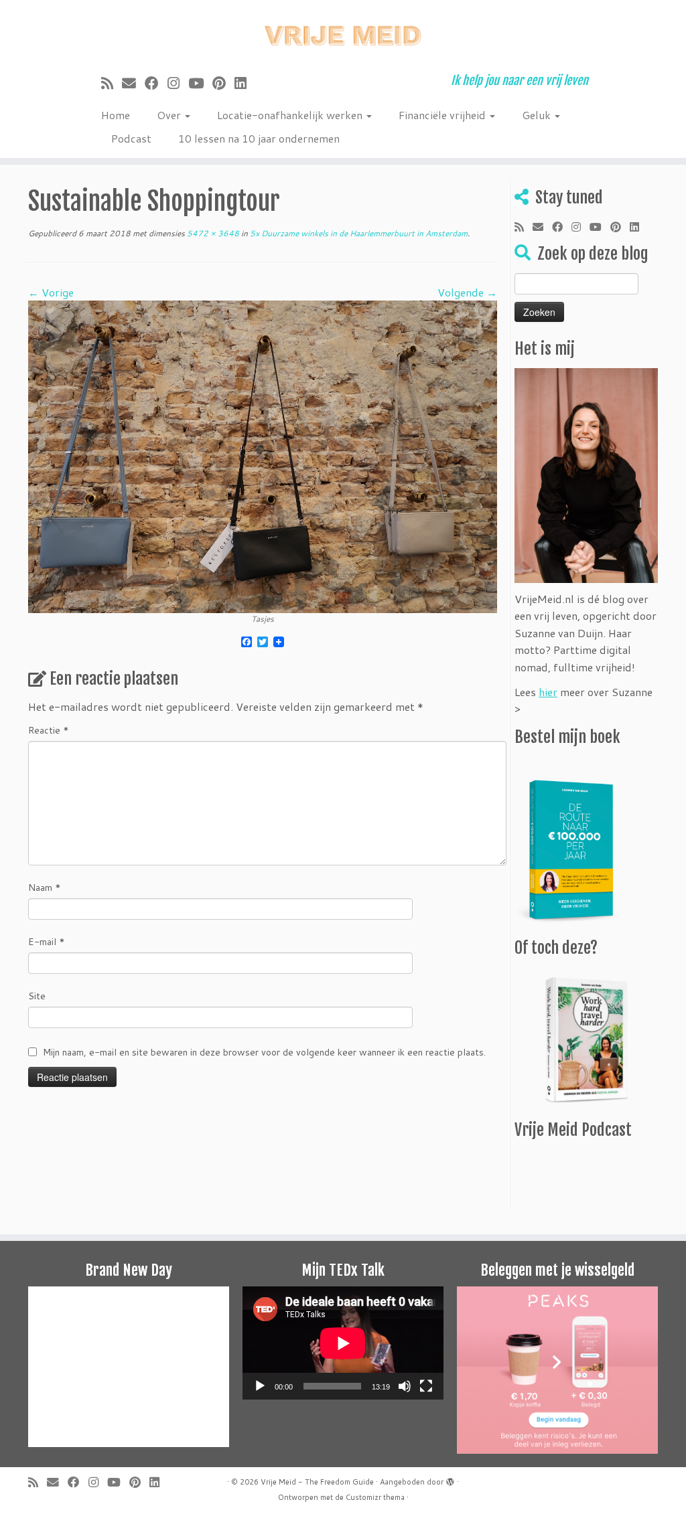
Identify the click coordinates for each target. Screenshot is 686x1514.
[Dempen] (404, 1386)
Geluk (537, 114)
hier (548, 691)
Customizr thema (375, 1497)
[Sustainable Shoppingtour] (262, 455)
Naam (44, 887)
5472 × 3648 (212, 233)
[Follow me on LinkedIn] (244, 83)
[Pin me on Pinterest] (223, 83)
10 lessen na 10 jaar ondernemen (259, 138)
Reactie (48, 730)
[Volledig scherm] (426, 1386)
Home (115, 114)
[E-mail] (133, 83)
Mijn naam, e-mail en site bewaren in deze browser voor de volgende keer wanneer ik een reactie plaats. (264, 1052)
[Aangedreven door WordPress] (450, 1479)
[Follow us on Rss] (111, 83)
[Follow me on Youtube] (200, 83)
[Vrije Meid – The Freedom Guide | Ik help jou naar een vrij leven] (343, 32)
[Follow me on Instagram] (177, 83)
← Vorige (51, 292)
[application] (343, 1343)
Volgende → (467, 292)
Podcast (131, 138)
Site (37, 996)
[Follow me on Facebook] (156, 83)
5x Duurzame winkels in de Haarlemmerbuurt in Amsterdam (358, 233)
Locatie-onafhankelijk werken (291, 114)
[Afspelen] (260, 1386)
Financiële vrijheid (443, 114)
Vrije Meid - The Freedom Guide (317, 1482)
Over (170, 114)
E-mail (46, 941)
